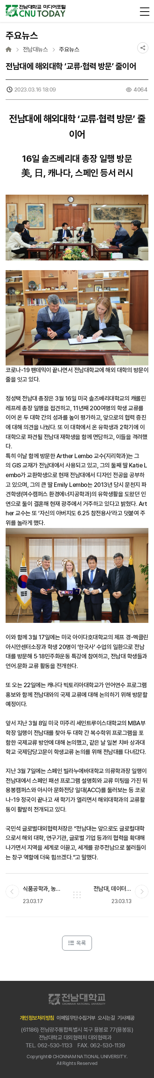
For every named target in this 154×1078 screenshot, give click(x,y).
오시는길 (106, 1018)
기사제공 (126, 1018)
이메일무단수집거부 (75, 1018)
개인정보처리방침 (37, 1018)
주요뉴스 (69, 50)
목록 (80, 943)
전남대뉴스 (35, 50)
